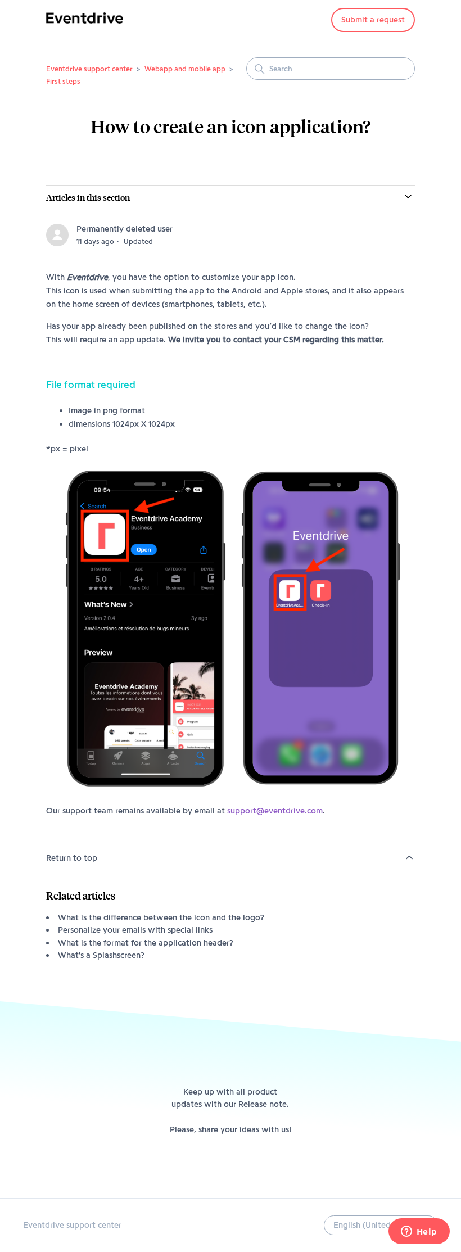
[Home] (84, 26)
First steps (63, 80)
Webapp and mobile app (184, 68)
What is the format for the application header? (145, 943)
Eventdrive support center (89, 68)
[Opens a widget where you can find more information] (419, 1232)
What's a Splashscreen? (101, 955)
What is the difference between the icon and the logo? (161, 917)
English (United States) (377, 1225)
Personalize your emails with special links (135, 930)
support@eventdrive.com (275, 811)
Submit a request (373, 20)
